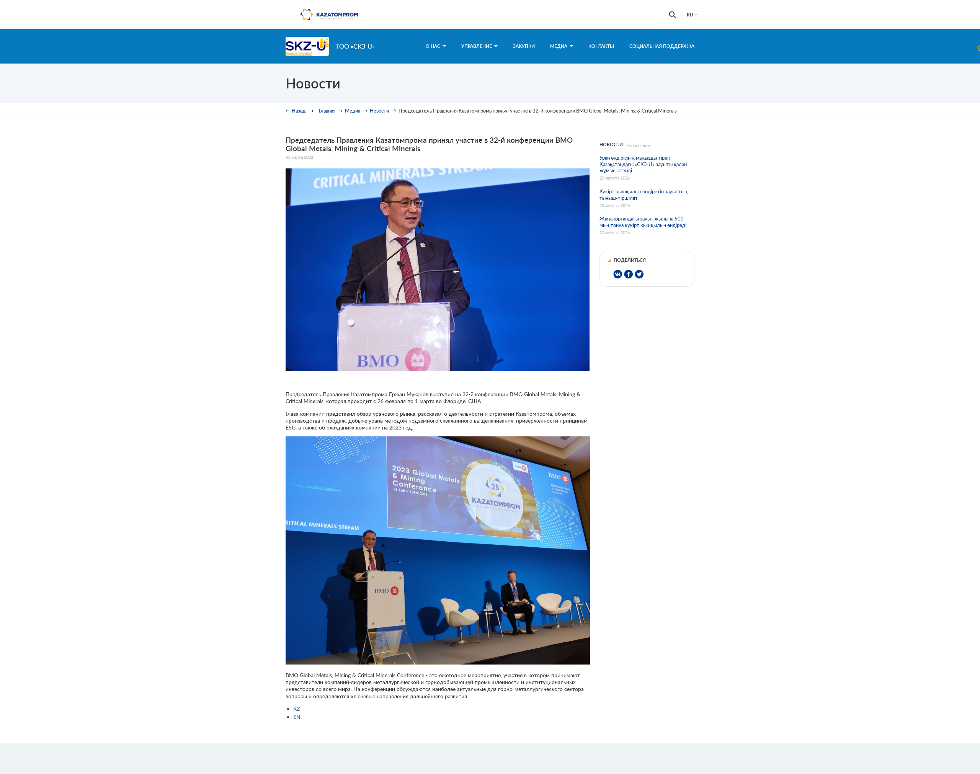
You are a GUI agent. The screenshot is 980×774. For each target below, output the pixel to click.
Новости (379, 111)
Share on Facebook (628, 274)
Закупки (524, 46)
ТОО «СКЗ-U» (355, 46)
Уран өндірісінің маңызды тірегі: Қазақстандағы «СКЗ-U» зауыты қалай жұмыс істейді (643, 164)
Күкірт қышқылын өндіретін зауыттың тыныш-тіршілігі (643, 194)
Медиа (558, 46)
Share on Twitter (639, 274)
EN (297, 717)
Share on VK (617, 274)
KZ (296, 708)
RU (690, 15)
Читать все (638, 145)
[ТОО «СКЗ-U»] (307, 46)
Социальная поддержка (661, 46)
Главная (327, 111)
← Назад (295, 111)
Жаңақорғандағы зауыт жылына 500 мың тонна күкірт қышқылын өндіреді (642, 222)
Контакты (601, 46)
